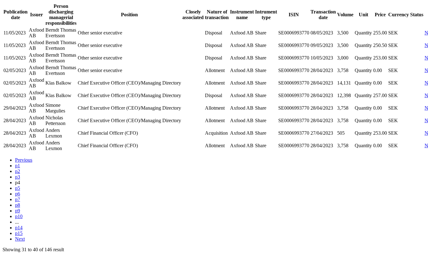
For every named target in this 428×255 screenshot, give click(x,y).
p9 (17, 210)
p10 (19, 216)
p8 (17, 205)
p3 (17, 177)
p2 (17, 171)
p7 (17, 199)
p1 (17, 165)
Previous (23, 160)
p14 (19, 227)
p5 (17, 188)
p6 (17, 193)
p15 (19, 233)
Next (20, 239)
